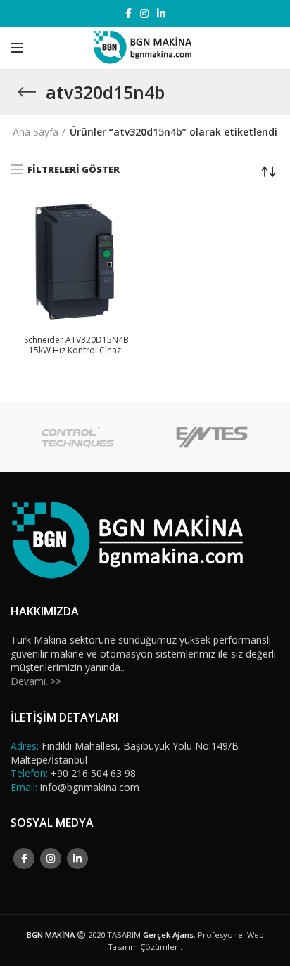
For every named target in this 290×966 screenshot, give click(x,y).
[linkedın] (161, 13)
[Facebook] (128, 13)
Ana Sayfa (35, 131)
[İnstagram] (144, 13)
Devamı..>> (36, 681)
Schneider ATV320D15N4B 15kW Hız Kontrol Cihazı (76, 345)
